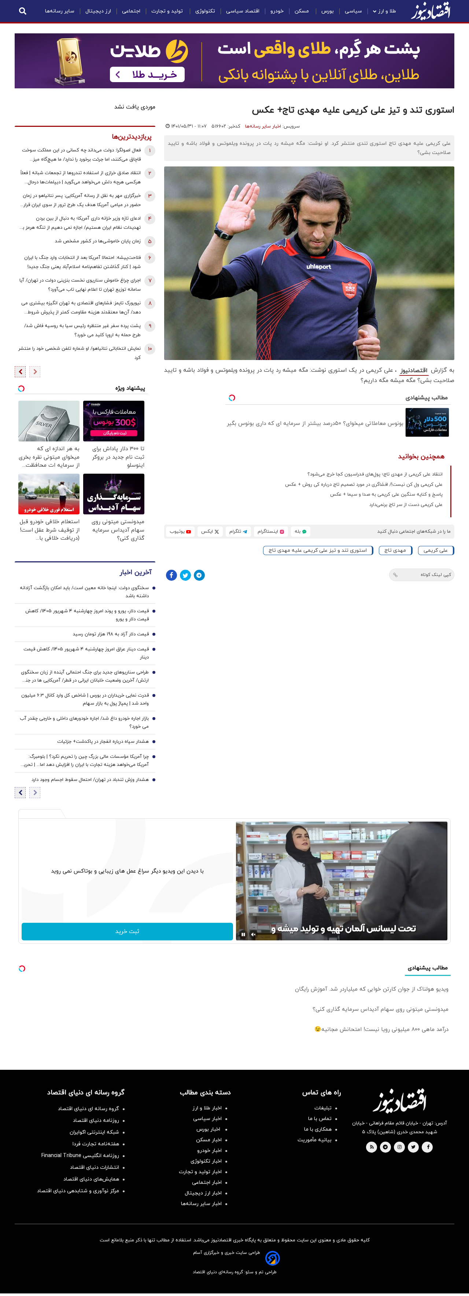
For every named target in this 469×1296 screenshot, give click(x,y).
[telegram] (385, 1147)
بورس (327, 11)
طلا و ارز (387, 11)
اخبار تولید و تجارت (200, 1171)
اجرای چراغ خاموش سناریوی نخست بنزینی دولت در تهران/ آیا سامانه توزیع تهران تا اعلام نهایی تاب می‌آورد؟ (80, 285)
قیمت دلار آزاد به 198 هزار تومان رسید (111, 634)
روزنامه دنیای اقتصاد (96, 1120)
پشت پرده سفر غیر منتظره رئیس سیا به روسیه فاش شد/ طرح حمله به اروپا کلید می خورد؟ (82, 330)
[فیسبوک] (171, 575)
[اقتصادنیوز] (399, 1101)
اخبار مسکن (209, 1140)
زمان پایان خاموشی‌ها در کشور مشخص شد (98, 241)
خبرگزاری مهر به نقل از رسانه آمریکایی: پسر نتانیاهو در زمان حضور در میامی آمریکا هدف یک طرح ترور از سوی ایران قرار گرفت (82, 201)
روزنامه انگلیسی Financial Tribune (80, 1155)
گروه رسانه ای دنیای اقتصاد (88, 1108)
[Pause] (243, 934)
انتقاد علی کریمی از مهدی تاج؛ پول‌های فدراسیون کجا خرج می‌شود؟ (375, 474)
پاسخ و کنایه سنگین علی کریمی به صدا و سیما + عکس (386, 494)
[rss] (372, 1147)
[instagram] (400, 1147)
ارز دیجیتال (98, 11)
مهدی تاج (395, 550)
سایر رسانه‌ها (59, 11)
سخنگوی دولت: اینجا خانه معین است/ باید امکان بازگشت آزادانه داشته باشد (84, 592)
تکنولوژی (205, 11)
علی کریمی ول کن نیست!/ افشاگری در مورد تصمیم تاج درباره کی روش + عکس (364, 484)
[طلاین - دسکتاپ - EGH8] (234, 60)
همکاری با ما (318, 1129)
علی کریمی (436, 550)
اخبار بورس (209, 1129)
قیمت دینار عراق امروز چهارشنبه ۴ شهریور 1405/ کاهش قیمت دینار (86, 653)
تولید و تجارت (167, 11)
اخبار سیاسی (207, 1118)
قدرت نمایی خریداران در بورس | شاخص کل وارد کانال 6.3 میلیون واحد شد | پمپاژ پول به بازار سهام (85, 699)
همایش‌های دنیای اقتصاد (91, 1179)
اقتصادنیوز (414, 371)
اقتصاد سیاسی (242, 11)
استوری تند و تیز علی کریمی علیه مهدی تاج (318, 550)
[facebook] (428, 1147)
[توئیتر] (185, 575)
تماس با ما (320, 1118)
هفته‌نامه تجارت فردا (96, 1144)
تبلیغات (323, 1108)
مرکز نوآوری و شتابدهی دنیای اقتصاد (78, 1190)
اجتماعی (131, 11)
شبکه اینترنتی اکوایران (94, 1132)
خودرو (277, 11)
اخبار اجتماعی (207, 1182)
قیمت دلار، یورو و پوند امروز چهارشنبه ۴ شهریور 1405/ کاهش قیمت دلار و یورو (87, 615)
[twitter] (413, 1147)
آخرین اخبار (135, 572)
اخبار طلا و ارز (207, 1108)
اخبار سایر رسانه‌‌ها (201, 1203)
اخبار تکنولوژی (206, 1161)
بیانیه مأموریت (315, 1140)
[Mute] (253, 934)
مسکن (302, 11)
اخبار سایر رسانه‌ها (263, 126)
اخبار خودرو (209, 1150)
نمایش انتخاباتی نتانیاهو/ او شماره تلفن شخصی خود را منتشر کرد (79, 353)
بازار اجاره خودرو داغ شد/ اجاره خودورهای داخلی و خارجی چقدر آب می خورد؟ (84, 722)
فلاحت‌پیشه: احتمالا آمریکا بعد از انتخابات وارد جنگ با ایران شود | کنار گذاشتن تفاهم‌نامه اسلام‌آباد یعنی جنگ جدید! (82, 262)
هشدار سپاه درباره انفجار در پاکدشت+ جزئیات (103, 741)
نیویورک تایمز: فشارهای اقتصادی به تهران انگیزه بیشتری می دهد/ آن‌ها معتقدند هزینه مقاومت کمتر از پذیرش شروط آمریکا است (81, 308)
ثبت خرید (127, 932)
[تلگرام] (199, 575)
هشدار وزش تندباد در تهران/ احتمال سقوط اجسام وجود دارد (90, 780)
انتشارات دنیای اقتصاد (94, 1167)
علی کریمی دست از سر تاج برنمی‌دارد (406, 505)
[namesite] (430, 11)
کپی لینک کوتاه (436, 575)
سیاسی (353, 11)
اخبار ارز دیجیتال (203, 1193)
